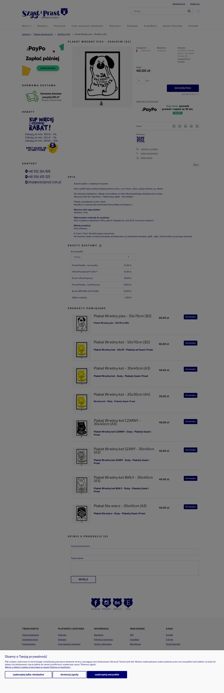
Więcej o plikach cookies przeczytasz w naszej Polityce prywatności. (38, 667)
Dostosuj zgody (69, 674)
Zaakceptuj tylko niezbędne (28, 674)
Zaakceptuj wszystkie (107, 674)
